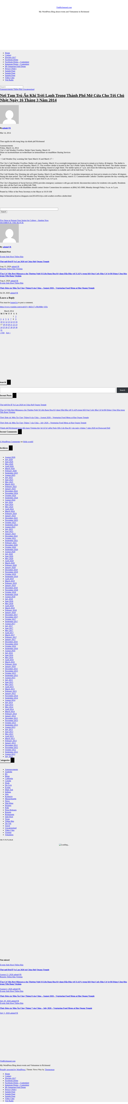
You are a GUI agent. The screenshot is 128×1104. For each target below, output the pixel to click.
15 (14, 322)
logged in (14, 302)
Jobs (6, 794)
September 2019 (11, 576)
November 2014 (11, 696)
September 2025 (11, 473)
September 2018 (11, 594)
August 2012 (10, 754)
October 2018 (10, 592)
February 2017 (11, 637)
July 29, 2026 (5, 1001)
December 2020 (11, 545)
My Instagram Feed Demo (15, 66)
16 (16, 322)
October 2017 (10, 619)
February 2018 (11, 610)
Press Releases (10, 810)
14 (11, 322)
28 (11, 327)
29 (14, 327)
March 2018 (10, 608)
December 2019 (11, 570)
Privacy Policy (10, 69)
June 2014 (9, 705)
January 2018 (10, 612)
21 (11, 325)
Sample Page (10, 71)
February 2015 (11, 691)
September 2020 (11, 549)
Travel (7, 826)
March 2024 (10, 511)
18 (4, 325)
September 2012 (11, 752)
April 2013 (9, 736)
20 (9, 325)
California (9, 778)
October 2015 (10, 673)
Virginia (19, 269)
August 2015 (10, 678)
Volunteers (9, 835)
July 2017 (9, 626)
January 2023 (10, 534)
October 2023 (10, 522)
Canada (8, 781)
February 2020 (11, 565)
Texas (7, 819)
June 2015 (9, 682)
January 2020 (10, 567)
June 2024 (9, 504)
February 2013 (11, 741)
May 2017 (9, 630)
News (7, 801)
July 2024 (9, 502)
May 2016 (9, 657)
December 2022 (11, 536)
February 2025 (11, 486)
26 (6, 327)
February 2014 (11, 714)
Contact (8, 55)
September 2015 (11, 675)
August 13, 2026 (7, 975)
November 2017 (11, 617)
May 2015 (9, 684)
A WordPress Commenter (10, 442)
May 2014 (9, 707)
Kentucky (9, 796)
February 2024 (11, 513)
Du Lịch (8, 785)
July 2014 (9, 702)
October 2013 (10, 723)
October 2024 (10, 495)
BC (6, 774)
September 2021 (11, 540)
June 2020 (9, 556)
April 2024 (9, 509)
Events (3, 257)
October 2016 (10, 646)
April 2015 (9, 687)
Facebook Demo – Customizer (17, 62)
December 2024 (11, 491)
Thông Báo (18, 89)
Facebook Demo (11, 60)
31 (1, 330)
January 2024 (10, 516)
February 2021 (11, 543)
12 (6, 322)
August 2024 (10, 500)
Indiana (8, 792)
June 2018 (9, 601)
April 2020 (9, 561)
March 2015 (10, 689)
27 (9, 327)
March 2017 (10, 635)
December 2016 (11, 642)
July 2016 (9, 653)
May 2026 (9, 464)
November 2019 (11, 572)
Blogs (7, 776)
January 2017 (10, 639)
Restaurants (9, 814)
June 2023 (9, 531)
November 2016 (11, 644)
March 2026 (10, 468)
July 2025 (9, 477)
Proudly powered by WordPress (13, 1070)
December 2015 (11, 669)
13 (9, 322)
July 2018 (9, 599)
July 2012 (9, 756)
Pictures (8, 805)
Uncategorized (28, 89)
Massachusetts (10, 799)
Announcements (6, 89)
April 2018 (9, 606)
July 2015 (9, 680)
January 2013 (10, 743)
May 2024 (9, 507)
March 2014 (10, 711)
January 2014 (10, 716)
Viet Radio (9, 80)
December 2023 (11, 518)
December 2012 (11, 745)
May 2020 (9, 558)
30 (16, 327)
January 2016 (10, 666)
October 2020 (10, 547)
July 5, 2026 (5, 1013)
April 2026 (9, 466)
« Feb (2, 333)
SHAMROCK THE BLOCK (12, 223)
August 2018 (10, 597)
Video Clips (9, 78)
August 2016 (10, 651)
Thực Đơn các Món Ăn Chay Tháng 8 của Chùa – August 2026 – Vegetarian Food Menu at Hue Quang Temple (47, 288)
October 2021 (10, 538)
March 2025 (10, 484)
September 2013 (11, 725)
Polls (7, 808)
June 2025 (9, 480)
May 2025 (9, 482)
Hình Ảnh (9, 790)
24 (1, 327)
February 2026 (11, 471)
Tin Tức (8, 823)
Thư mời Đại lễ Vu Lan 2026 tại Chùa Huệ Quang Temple (24, 261)
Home (7, 53)
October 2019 (10, 574)
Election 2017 (10, 57)
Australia (8, 772)
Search (122, 390)
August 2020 (10, 552)
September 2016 (11, 648)
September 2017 (11, 621)
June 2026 (9, 462)
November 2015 (11, 671)
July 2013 (9, 729)
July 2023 (9, 529)
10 (1, 322)
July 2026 (9, 459)
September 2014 (11, 698)
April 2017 (9, 633)
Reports (3, 269)
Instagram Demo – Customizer (17, 64)
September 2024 (11, 498)
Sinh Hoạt (10, 257)
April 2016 (9, 660)
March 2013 (10, 738)
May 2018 (9, 603)
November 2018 (11, 590)
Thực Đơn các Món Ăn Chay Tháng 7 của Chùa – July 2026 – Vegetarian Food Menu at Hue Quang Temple (43, 423)
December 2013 (11, 718)
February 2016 (11, 664)
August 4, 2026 (6, 989)
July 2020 (9, 554)
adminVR (6, 128)
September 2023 (11, 525)
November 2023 (11, 520)
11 (4, 322)
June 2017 (9, 628)
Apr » (8, 333)
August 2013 (10, 727)
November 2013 (11, 720)
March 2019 (10, 581)
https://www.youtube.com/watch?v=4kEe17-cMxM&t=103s (24, 307)
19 (6, 325)
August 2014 (10, 700)
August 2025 (10, 475)
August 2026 (10, 457)
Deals (7, 783)
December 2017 (11, 615)
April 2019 (9, 579)
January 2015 (10, 693)
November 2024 (11, 493)
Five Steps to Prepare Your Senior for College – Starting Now (24, 220)
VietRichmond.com (64, 7)
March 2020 (10, 563)
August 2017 (10, 624)
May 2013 (9, 734)
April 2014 (9, 709)
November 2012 (11, 747)
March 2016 (10, 662)
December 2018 (11, 588)
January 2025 (10, 489)
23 (16, 325)
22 (14, 325)
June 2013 (9, 732)
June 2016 (9, 655)
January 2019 (10, 585)
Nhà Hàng (9, 803)
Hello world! (28, 442)
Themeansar (49, 1070)
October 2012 (10, 750)
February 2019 (11, 583)
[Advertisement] (64, 32)
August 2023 (10, 527)
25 (4, 327)
